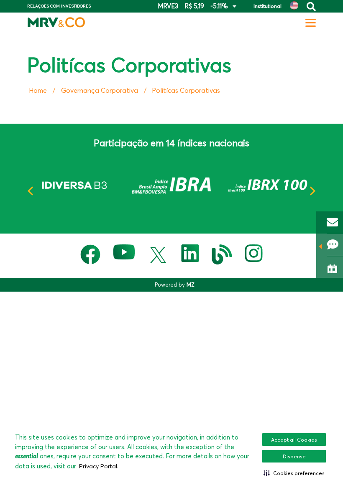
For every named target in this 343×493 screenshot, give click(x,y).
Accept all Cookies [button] (294, 440)
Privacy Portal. (98, 466)
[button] (294, 473)
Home (38, 90)
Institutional (267, 6)
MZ (191, 284)
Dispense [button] (294, 456)
